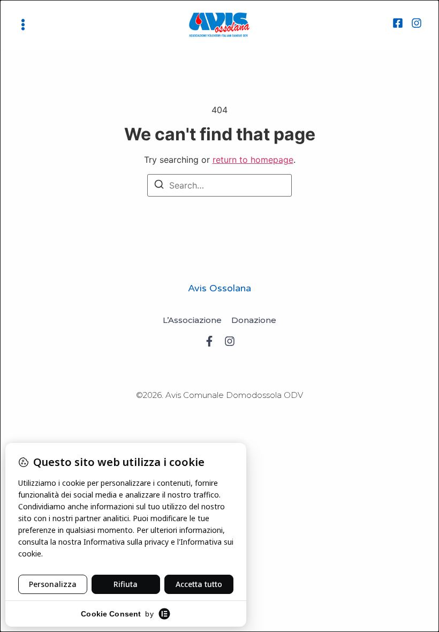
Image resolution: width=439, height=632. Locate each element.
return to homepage (253, 159)
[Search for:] (219, 185)
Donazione (253, 320)
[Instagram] (416, 25)
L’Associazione (192, 320)
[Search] (159, 186)
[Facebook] (397, 25)
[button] (23, 25)
